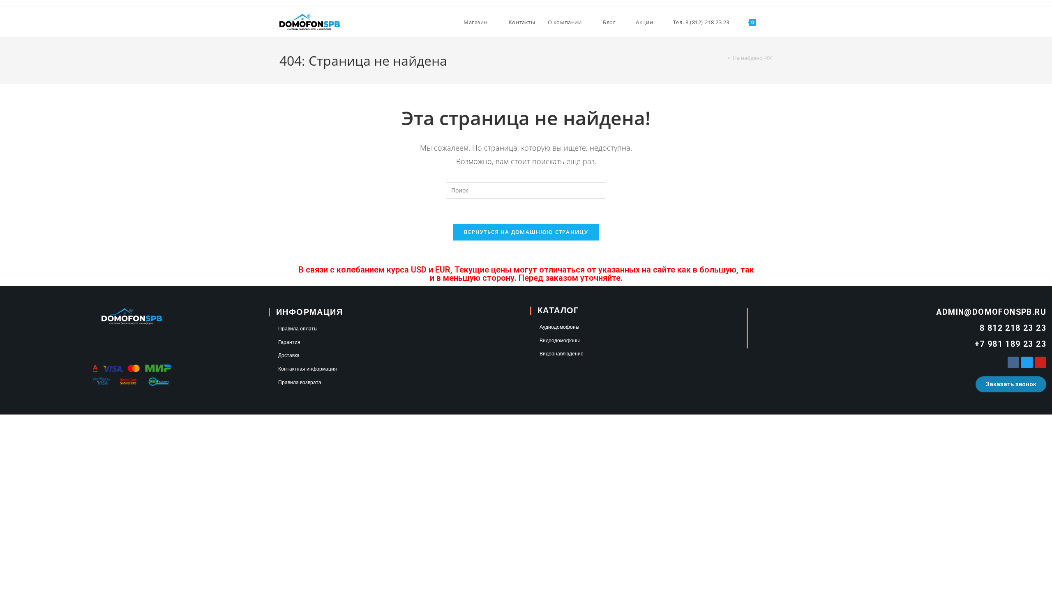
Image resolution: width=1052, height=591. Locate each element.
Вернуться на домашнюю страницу (526, 232)
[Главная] (723, 58)
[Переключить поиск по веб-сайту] (770, 22)
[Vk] (1013, 362)
